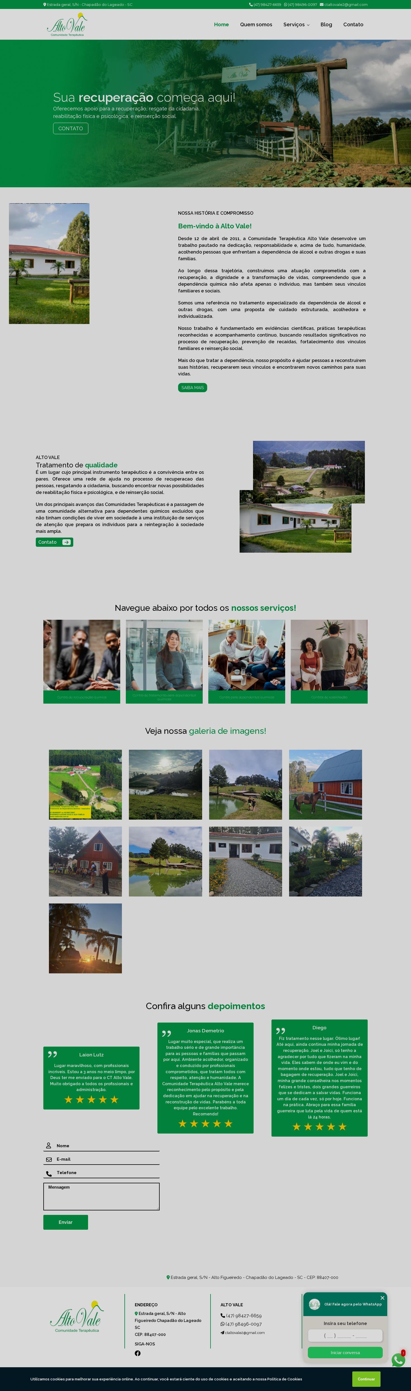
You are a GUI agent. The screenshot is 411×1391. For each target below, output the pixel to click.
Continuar (366, 1379)
